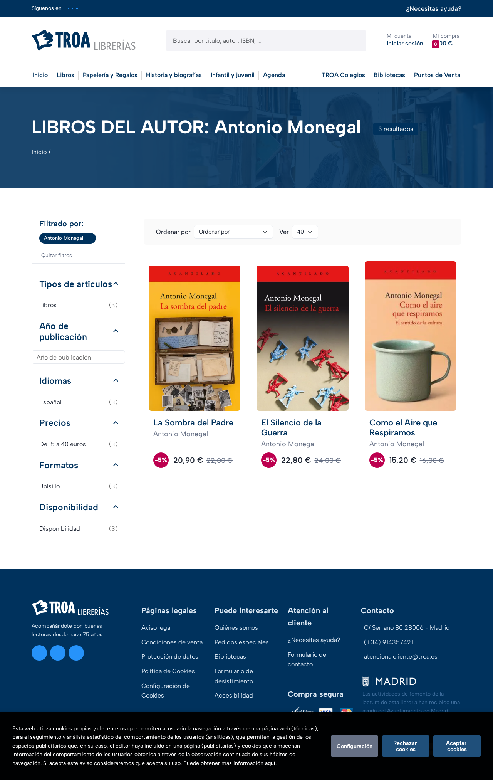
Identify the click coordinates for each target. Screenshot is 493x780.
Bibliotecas (389, 75)
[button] (446, 40)
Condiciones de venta (172, 642)
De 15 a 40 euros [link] (78, 444)
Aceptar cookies (457, 746)
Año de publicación (63, 331)
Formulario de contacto (307, 659)
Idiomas (55, 380)
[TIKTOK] (76, 8)
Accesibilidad (234, 695)
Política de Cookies (168, 671)
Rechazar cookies (405, 746)
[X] (72, 8)
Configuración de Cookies (165, 690)
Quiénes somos (236, 627)
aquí (270, 763)
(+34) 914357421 (388, 642)
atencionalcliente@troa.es (401, 656)
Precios (54, 422)
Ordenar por (173, 231)
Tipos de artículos (75, 284)
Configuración (354, 746)
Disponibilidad (68, 507)
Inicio (39, 152)
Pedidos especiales (242, 642)
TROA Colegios (343, 75)
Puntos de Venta (437, 75)
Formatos (58, 465)
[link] (90, 238)
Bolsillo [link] (78, 486)
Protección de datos (169, 656)
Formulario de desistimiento (234, 676)
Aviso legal (156, 627)
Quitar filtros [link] (56, 255)
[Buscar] (353, 40)
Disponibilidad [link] (78, 528)
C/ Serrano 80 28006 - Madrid (407, 627)
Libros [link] (78, 305)
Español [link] (78, 402)
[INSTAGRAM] (68, 8)
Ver (284, 231)
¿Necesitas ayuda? (433, 8)
